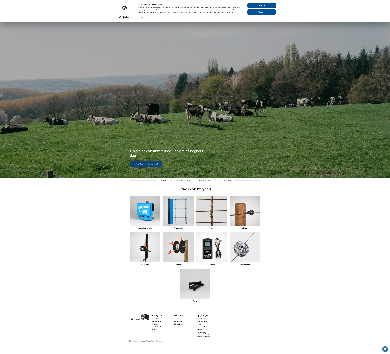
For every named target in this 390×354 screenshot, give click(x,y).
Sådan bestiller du (202, 321)
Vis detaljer (142, 18)
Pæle (212, 228)
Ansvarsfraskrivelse (203, 336)
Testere (211, 265)
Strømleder (178, 228)
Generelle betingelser (203, 319)
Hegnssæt (145, 265)
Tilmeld (176, 319)
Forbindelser (245, 265)
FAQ (153, 332)
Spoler (178, 265)
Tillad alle (261, 5)
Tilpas (260, 12)
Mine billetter (178, 324)
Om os (198, 324)
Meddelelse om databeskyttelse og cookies (205, 333)
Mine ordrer (178, 321)
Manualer (155, 324)
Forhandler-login (201, 327)
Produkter (155, 319)
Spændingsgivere (145, 228)
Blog (153, 329)
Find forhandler (157, 327)
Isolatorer (245, 228)
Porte (195, 301)
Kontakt (199, 329)
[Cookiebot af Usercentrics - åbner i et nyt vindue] (124, 17)
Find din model (156, 321)
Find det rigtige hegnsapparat (146, 164)
